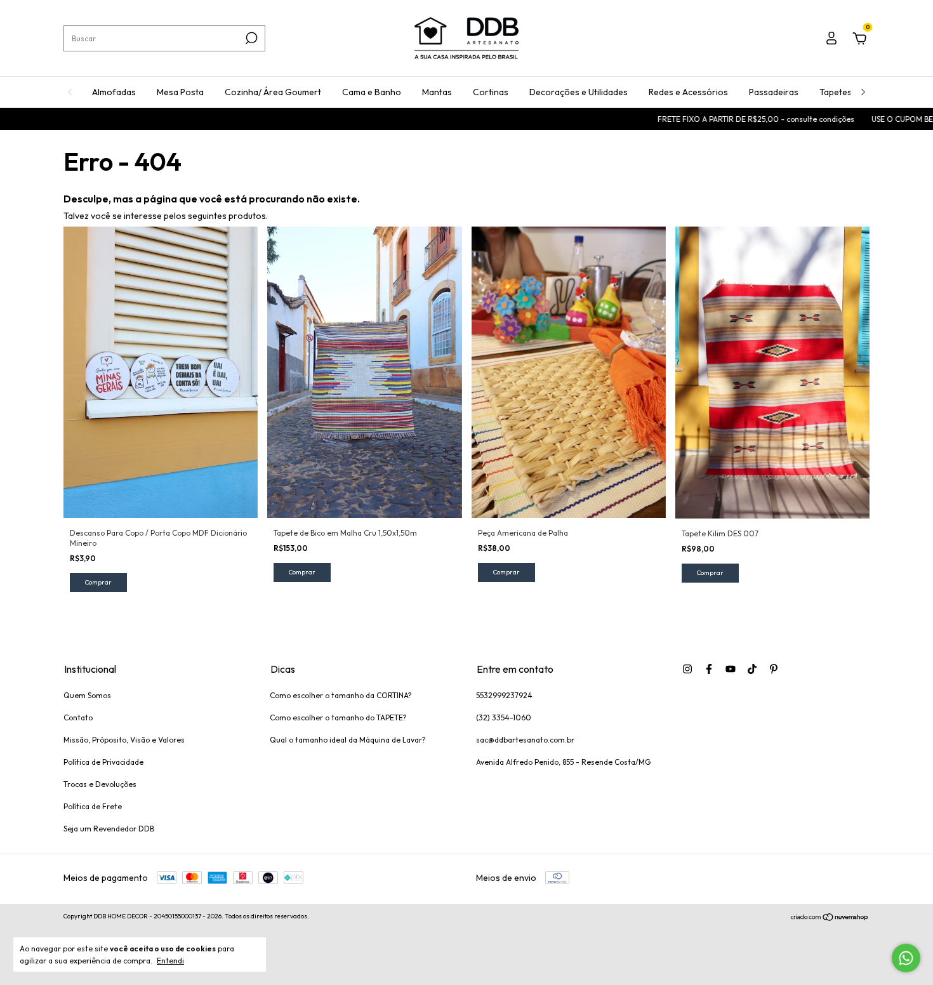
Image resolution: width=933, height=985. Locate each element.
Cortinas (490, 92)
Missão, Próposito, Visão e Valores (124, 739)
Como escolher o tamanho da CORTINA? (341, 695)
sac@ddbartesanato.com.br (525, 739)
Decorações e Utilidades (578, 92)
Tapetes (835, 92)
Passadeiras (773, 92)
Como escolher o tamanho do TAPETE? (338, 717)
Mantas (437, 92)
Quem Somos (87, 695)
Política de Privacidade (103, 762)
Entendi (170, 960)
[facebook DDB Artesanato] (709, 669)
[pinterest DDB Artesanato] (774, 669)
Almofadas (114, 92)
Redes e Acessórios (688, 92)
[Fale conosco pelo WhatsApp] (906, 958)
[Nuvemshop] (830, 917)
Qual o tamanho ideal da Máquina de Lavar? (348, 739)
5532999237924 (504, 695)
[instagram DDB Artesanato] (687, 669)
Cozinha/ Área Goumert (273, 92)
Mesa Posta (180, 92)
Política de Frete (92, 806)
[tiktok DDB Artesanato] (752, 669)
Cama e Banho (371, 92)
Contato (78, 717)
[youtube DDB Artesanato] (730, 669)
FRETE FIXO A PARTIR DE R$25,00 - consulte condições (720, 119)
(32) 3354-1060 (503, 717)
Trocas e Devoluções (99, 784)
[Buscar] (250, 38)
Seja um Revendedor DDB (108, 828)
